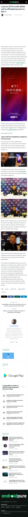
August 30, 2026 (14, 483)
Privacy (2, 507)
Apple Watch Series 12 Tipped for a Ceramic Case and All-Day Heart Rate (17, 467)
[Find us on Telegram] (4, 513)
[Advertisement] (14, 31)
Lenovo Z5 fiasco (12, 129)
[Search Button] (26, 2)
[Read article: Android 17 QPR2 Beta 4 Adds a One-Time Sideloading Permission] (5, 446)
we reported (22, 171)
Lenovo (6, 288)
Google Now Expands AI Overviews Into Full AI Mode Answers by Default (15, 460)
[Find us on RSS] (10, 513)
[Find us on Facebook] (1, 513)
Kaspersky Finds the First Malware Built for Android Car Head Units (16, 474)
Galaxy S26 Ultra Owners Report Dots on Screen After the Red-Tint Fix (17, 453)
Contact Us (18, 507)
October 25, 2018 (18, 14)
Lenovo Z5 (13, 288)
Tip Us (12, 507)
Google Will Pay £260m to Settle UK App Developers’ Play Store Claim (10, 387)
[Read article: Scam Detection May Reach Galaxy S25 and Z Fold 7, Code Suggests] (5, 438)
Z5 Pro (3, 291)
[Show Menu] (1, 2)
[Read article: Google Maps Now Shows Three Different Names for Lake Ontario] (5, 482)
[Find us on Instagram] (8, 513)
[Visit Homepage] (14, 2)
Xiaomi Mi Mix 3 (20, 63)
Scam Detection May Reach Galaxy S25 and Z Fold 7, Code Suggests (16, 438)
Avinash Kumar (8, 14)
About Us (8, 507)
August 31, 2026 (13, 441)
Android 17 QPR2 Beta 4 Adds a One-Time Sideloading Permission (16, 446)
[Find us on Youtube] (6, 513)
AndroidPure (6, 501)
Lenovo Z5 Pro (21, 288)
